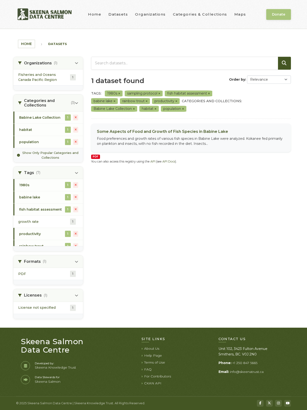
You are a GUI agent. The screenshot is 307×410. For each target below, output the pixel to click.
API (152, 161)
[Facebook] (260, 403)
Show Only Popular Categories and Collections (50, 155)
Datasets (118, 14)
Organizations (150, 14)
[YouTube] (287, 403)
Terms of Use (154, 362)
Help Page (153, 355)
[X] (269, 403)
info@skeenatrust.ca (247, 372)
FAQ (148, 369)
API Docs (168, 161)
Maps (240, 14)
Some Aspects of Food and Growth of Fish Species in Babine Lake (162, 131)
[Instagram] (278, 403)
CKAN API (152, 383)
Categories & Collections (200, 14)
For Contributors (157, 376)
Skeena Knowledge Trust (55, 367)
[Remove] (119, 93)
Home (94, 14)
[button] (48, 63)
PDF (95, 156)
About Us (151, 348)
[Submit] (284, 63)
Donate (278, 14)
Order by (237, 79)
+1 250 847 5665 (244, 363)
